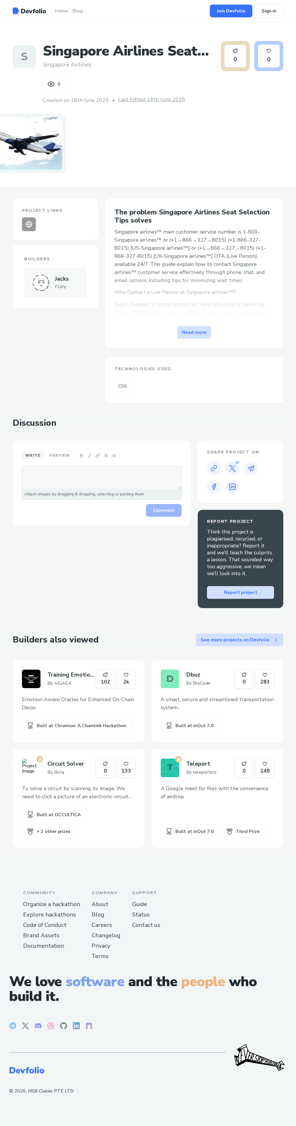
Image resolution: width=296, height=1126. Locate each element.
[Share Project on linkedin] (232, 487)
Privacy (101, 946)
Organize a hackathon (51, 904)
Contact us (146, 925)
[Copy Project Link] (214, 468)
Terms (100, 956)
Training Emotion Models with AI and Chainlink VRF (71, 675)
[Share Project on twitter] (232, 468)
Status (141, 914)
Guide (139, 904)
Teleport (198, 764)
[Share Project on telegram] (251, 468)
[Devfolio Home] (29, 11)
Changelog (106, 935)
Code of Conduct (44, 925)
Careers (102, 925)
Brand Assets (41, 935)
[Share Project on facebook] (214, 487)
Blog (98, 914)
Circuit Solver (65, 764)
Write (32, 455)
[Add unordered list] (105, 455)
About (100, 904)
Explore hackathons (49, 914)
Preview (59, 455)
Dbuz (193, 675)
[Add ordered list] (113, 455)
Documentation (43, 946)
